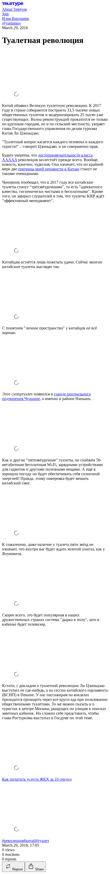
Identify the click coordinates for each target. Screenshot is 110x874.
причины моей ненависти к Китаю (48, 169)
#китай (30, 840)
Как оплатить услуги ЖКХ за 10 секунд (37, 779)
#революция (13, 840)
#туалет (42, 840)
